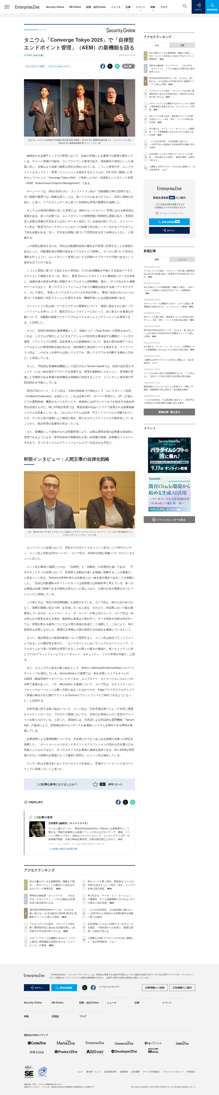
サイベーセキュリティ (59, 66)
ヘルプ (80, 1071)
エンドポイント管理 (35, 66)
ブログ (164, 7)
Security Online (55, 7)
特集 (152, 7)
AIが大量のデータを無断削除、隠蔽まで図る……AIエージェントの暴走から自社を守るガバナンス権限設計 (52, 885)
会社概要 (135, 1071)
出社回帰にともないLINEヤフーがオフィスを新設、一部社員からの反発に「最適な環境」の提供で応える (111, 927)
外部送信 (191, 1071)
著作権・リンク (93, 1071)
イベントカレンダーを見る (171, 519)
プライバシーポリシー (173, 1071)
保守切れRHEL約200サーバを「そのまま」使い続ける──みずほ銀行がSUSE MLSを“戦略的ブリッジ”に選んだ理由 (53, 913)
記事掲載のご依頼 (154, 987)
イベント (140, 7)
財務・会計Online (96, 7)
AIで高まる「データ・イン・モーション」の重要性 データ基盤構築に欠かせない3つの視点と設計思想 (111, 899)
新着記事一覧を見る (169, 412)
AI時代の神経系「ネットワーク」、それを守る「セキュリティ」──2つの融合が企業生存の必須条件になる (52, 899)
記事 (128, 7)
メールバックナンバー (171, 213)
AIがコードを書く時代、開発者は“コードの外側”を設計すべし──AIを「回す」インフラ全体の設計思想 (111, 885)
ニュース (116, 7)
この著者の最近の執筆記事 (62, 848)
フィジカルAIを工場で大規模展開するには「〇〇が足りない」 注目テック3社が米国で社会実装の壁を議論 (169, 375)
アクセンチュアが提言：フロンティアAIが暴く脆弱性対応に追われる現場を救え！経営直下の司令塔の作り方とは (52, 927)
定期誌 (55, 1016)
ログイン (171, 230)
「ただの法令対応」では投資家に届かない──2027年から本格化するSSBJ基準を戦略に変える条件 (110, 913)
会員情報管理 (110, 1071)
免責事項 (124, 1071)
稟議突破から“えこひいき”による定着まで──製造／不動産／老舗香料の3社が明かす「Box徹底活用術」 (168, 388)
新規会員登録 (170, 221)
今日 (157, 45)
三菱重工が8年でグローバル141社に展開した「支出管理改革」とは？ (111, 939)
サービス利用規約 (151, 1071)
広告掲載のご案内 (182, 987)
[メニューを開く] (7, 7)
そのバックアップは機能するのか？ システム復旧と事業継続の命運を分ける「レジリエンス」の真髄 (52, 941)
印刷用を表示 (36, 802)
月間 (182, 45)
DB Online (75, 7)
